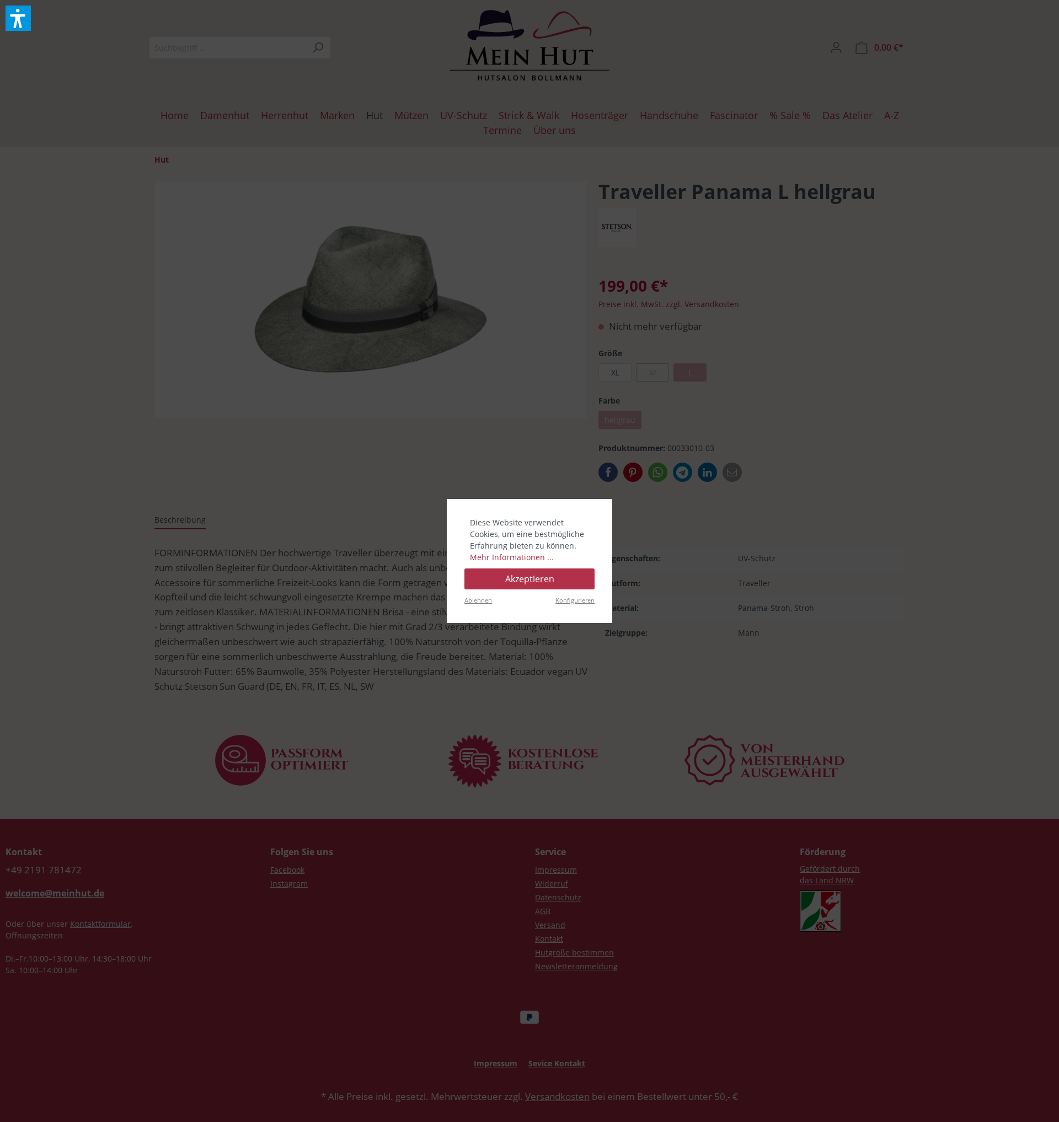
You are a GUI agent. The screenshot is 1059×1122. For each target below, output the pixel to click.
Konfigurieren (575, 600)
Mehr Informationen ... (512, 557)
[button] (18, 18)
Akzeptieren (529, 579)
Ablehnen (478, 600)
